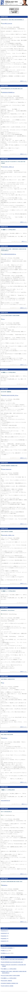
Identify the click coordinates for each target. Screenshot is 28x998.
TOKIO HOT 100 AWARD (7, 948)
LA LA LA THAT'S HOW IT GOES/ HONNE (11, 975)
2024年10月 (4, 933)
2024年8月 (4, 938)
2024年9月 (4, 935)
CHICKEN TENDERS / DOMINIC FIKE (10, 983)
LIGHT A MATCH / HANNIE (7, 985)
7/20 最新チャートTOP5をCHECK (9, 978)
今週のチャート (24, 241)
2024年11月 (4, 930)
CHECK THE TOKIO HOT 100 (14, 5)
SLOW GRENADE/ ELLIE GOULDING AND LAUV (12, 962)
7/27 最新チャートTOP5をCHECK (9, 968)
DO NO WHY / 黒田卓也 (7, 980)
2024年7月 (4, 941)
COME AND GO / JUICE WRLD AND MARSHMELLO (13, 959)
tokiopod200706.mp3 (5, 800)
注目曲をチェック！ (23, 307)
